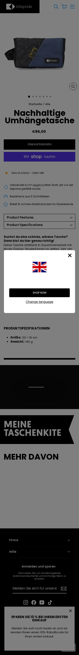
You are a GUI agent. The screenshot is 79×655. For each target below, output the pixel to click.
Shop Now (40, 293)
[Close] (70, 255)
